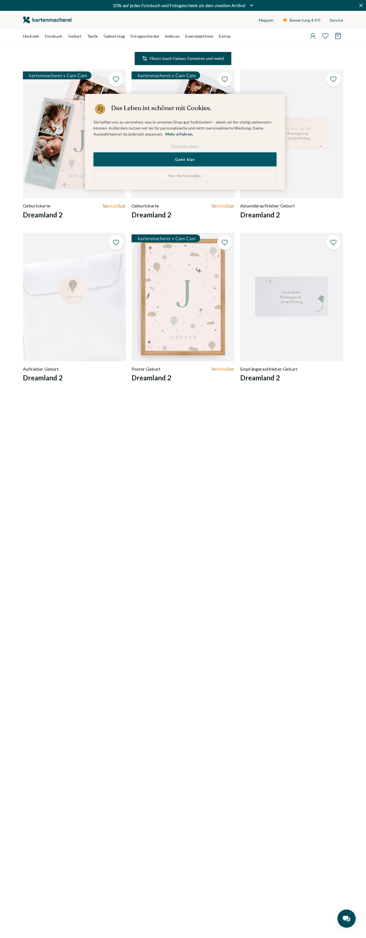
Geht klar (185, 159)
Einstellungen (184, 146)
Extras (225, 36)
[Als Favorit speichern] (116, 79)
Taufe (92, 36)
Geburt (74, 36)
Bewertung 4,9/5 (305, 20)
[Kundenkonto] (313, 36)
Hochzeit (31, 36)
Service (336, 20)
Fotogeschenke (145, 36)
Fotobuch (53, 36)
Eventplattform (199, 36)
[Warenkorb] (338, 36)
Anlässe (172, 36)
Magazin (266, 20)
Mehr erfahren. (179, 134)
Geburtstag (114, 36)
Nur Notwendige (185, 175)
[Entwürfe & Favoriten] (325, 36)
